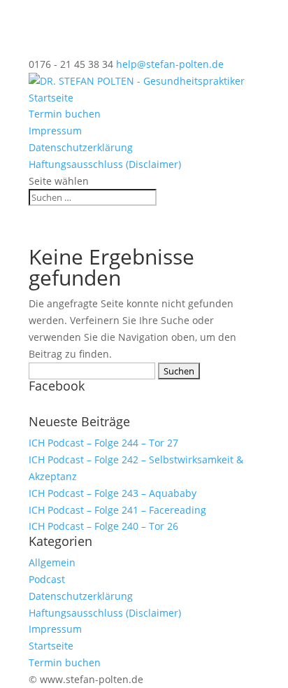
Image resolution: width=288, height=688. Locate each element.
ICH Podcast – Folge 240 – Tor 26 (103, 526)
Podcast (47, 579)
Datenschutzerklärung (81, 147)
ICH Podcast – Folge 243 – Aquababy (112, 493)
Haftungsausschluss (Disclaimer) (105, 164)
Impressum (55, 130)
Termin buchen (65, 113)
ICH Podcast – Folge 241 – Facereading (117, 510)
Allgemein (52, 562)
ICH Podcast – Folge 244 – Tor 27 (103, 442)
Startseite (51, 97)
